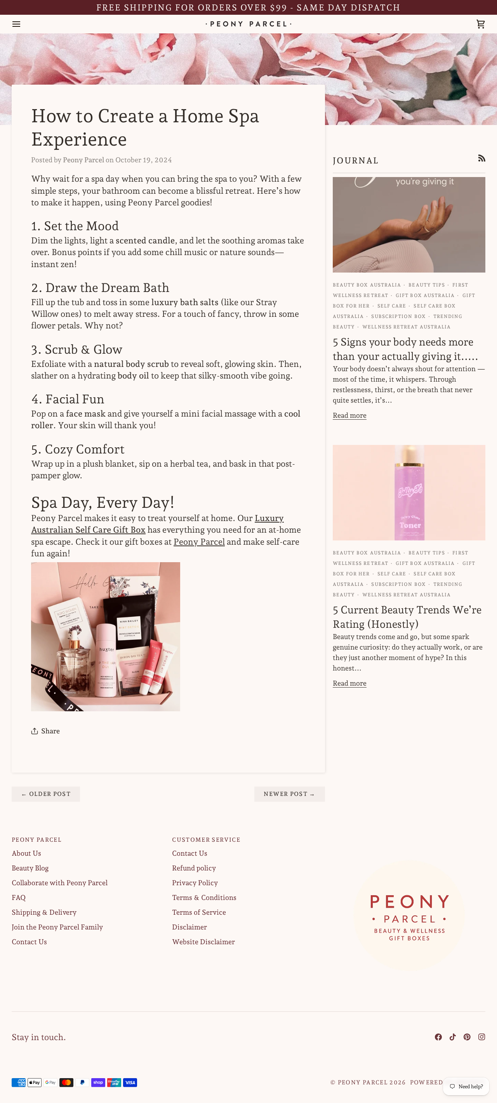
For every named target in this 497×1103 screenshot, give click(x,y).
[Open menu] (23, 24)
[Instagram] (481, 1037)
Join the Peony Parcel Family (57, 927)
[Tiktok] (453, 1037)
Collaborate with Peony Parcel (60, 883)
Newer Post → (289, 793)
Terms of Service (199, 912)
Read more (350, 415)
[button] (409, 837)
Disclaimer (189, 927)
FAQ (19, 897)
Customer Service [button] (206, 839)
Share (50, 731)
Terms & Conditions (204, 897)
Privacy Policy (195, 883)
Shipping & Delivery (44, 912)
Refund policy (194, 868)
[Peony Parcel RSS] (481, 158)
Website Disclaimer (203, 942)
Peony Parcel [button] (37, 839)
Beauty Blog (30, 868)
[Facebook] (438, 1037)
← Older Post (46, 793)
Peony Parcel (199, 542)
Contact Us (29, 942)
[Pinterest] (467, 1037)
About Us (26, 853)
